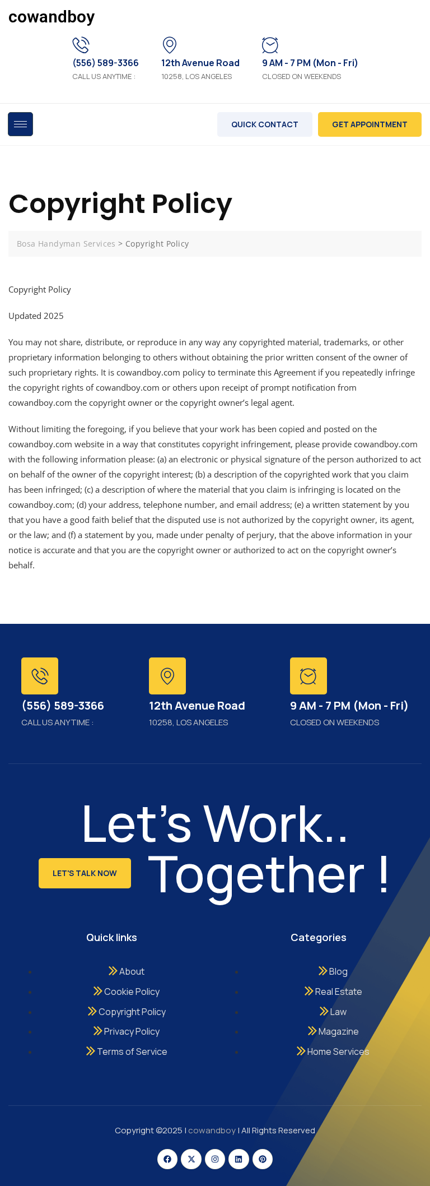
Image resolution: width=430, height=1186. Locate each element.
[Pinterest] (263, 1159)
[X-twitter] (191, 1159)
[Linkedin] (238, 1159)
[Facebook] (167, 1159)
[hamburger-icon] (20, 124)
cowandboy (51, 16)
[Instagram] (215, 1159)
